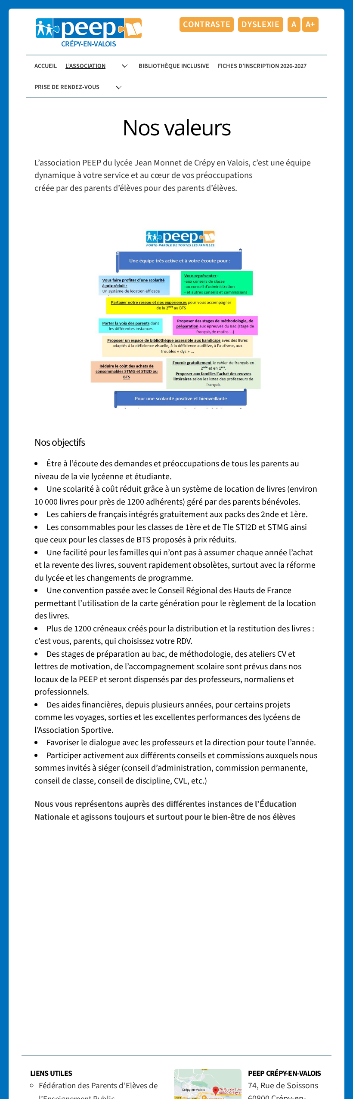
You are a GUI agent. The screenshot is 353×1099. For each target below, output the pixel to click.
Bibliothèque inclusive (174, 65)
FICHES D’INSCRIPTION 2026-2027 (262, 65)
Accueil (45, 65)
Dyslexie (260, 24)
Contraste (206, 24)
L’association (85, 65)
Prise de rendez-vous (66, 87)
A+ (310, 24)
